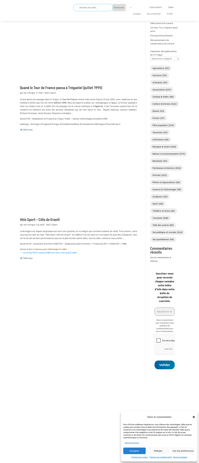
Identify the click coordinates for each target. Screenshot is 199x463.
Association (162, 89)
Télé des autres (163, 225)
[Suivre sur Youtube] (43, 435)
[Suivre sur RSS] (36, 435)
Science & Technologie (167, 189)
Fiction (158, 118)
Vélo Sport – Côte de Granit (40, 219)
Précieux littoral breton (161, 35)
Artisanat (160, 82)
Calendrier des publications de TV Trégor (163, 53)
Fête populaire (163, 125)
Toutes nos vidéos (87, 420)
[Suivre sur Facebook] (22, 435)
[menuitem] (136, 7)
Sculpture (160, 196)
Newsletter (84, 439)
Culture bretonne (165, 103)
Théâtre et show (164, 210)
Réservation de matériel (91, 427)
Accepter (134, 450)
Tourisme (160, 218)
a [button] (130, 7)
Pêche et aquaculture (166, 182)
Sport (53, 93)
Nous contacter (86, 424)
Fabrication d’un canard (161, 23)
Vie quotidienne (163, 239)
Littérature (161, 139)
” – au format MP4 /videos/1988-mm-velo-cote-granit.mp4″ (48, 252)
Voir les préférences (183, 450)
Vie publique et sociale (167, 232)
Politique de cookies (139, 457)
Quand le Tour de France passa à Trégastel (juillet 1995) (61, 88)
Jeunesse (160, 132)
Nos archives (85, 435)
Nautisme (160, 161)
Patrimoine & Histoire (167, 168)
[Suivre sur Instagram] (50, 435)
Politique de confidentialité (160, 457)
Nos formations (86, 431)
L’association (85, 416)
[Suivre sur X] (29, 435)
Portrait (160, 175)
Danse (158, 111)
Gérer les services (132, 443)
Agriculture (161, 68)
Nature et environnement (169, 153)
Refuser (158, 450)
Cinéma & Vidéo (163, 96)
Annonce (160, 75)
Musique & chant (164, 146)
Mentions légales (180, 457)
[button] (193, 417)
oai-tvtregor (30, 93)
